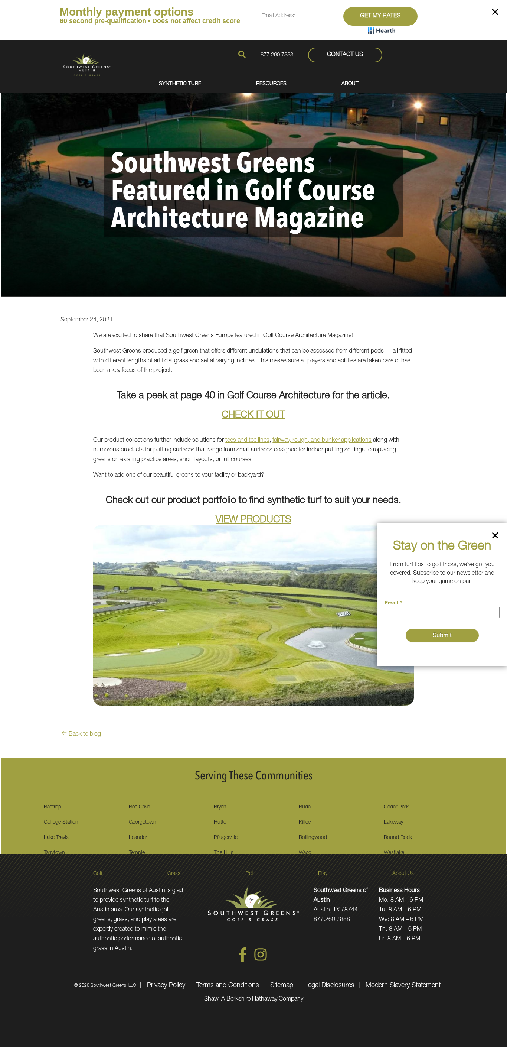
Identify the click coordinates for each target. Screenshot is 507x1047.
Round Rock (398, 837)
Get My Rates (380, 16)
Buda (305, 807)
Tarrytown (54, 853)
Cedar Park (396, 807)
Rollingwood (313, 837)
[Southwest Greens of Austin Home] (86, 64)
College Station (61, 822)
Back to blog (85, 735)
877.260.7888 (277, 55)
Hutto (220, 822)
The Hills (223, 853)
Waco (305, 853)
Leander (138, 837)
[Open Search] (242, 54)
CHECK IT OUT (253, 415)
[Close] (495, 13)
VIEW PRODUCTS (253, 520)
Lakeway (393, 822)
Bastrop (52, 807)
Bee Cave (139, 807)
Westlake (394, 853)
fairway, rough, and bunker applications (322, 441)
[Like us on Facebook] (243, 960)
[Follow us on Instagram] (261, 960)
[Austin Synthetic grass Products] (253, 621)
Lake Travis (56, 837)
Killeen (306, 822)
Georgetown (142, 822)
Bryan (220, 807)
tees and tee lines (247, 441)
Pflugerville (226, 837)
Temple (137, 853)
